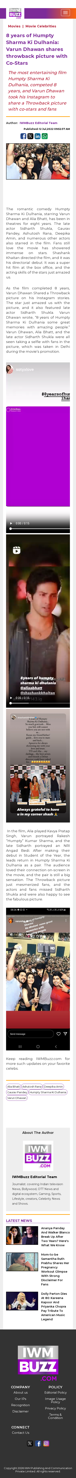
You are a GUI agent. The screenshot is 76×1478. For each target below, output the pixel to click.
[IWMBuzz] (15, 13)
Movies (14, 26)
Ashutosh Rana (32, 1086)
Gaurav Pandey (17, 1092)
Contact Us (20, 1433)
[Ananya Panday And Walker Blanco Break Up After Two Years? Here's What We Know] (22, 1235)
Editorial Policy (55, 1392)
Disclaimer (20, 1411)
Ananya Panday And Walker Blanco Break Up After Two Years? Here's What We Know (55, 1236)
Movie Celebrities (41, 26)
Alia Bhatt (13, 1086)
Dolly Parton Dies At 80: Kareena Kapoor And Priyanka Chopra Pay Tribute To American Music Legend (54, 1306)
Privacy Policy (55, 1408)
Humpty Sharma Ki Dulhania (48, 1092)
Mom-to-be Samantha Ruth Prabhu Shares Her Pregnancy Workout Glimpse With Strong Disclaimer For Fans (55, 1269)
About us (21, 1392)
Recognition (20, 1405)
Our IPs (20, 1399)
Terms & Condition (55, 1416)
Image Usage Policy (55, 1400)
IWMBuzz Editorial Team (38, 123)
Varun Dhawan (16, 1098)
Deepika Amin (53, 1086)
